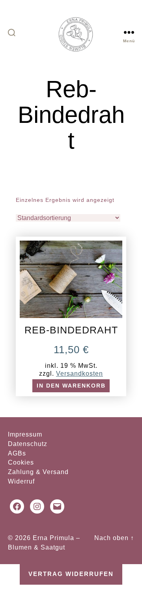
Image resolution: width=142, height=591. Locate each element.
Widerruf (21, 481)
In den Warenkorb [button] (71, 386)
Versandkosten (79, 373)
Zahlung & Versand (38, 472)
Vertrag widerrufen (71, 573)
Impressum (25, 434)
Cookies (21, 462)
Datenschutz (27, 443)
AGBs (17, 453)
